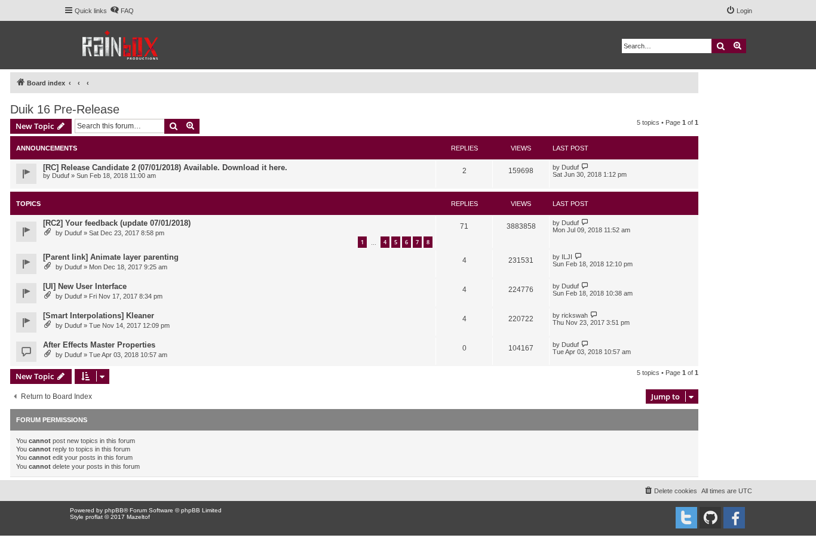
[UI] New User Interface (85, 286)
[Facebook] (734, 517)
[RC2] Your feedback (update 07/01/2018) (117, 223)
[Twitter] (686, 517)
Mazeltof (138, 517)
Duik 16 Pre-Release (64, 109)
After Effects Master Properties (99, 344)
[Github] (710, 517)
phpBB (114, 510)
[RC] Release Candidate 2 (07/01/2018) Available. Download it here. (165, 167)
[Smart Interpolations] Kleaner (98, 315)
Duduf (60, 175)
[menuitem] (122, 11)
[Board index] (121, 45)
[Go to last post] (585, 167)
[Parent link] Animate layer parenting (111, 257)
